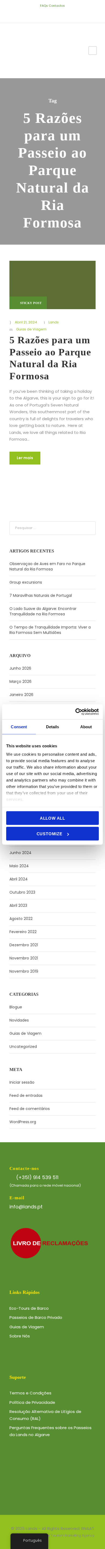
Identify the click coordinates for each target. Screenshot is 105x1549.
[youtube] (56, 14)
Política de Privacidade (32, 1402)
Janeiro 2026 (21, 694)
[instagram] (65, 14)
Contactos (57, 5)
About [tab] (86, 726)
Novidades (19, 1020)
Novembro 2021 (23, 958)
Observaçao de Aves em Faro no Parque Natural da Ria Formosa (47, 566)
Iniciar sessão (21, 1082)
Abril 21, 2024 (26, 322)
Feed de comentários (29, 1108)
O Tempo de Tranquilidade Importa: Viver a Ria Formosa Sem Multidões (50, 629)
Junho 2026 (20, 668)
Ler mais (25, 458)
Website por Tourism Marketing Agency (62, 1535)
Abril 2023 (18, 905)
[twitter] (48, 14)
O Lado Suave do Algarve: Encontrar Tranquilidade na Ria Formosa (42, 611)
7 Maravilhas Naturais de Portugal (40, 595)
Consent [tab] (19, 726)
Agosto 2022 (21, 918)
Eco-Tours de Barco (29, 1308)
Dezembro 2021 (23, 945)
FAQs (44, 5)
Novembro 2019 (23, 971)
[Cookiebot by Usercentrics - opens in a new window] (75, 711)
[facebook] (40, 14)
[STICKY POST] (52, 284)
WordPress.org (22, 1122)
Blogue (15, 1007)
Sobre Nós (19, 1336)
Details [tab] (52, 726)
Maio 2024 (19, 866)
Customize (49, 833)
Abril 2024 (18, 879)
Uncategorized (23, 1046)
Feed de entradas (26, 1095)
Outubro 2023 (22, 892)
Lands (53, 322)
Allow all (52, 818)
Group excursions (25, 582)
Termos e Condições (30, 1393)
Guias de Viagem (31, 329)
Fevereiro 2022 (23, 931)
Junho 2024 (20, 852)
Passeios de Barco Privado (35, 1317)
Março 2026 (20, 681)
